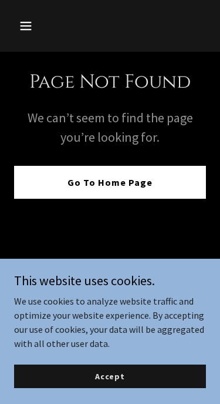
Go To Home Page (110, 182)
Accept (110, 375)
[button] (28, 26)
